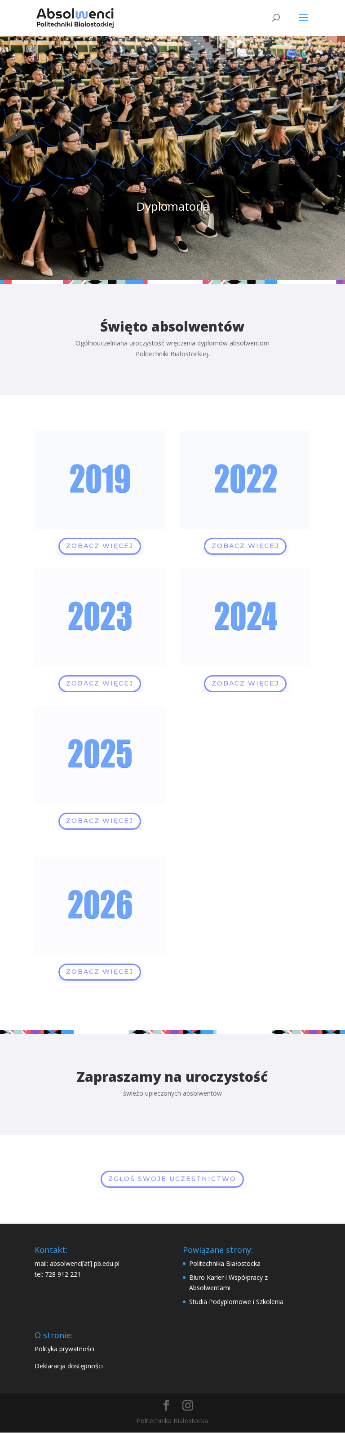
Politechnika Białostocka (225, 1263)
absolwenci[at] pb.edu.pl (84, 1263)
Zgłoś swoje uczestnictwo (172, 1179)
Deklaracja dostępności (69, 1366)
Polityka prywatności (64, 1349)
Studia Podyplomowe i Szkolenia (236, 1301)
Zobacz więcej (99, 546)
